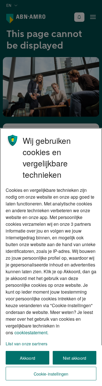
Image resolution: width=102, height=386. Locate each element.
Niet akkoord (74, 358)
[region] (51, 257)
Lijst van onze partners (26, 343)
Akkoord (27, 358)
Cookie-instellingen (51, 374)
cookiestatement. (31, 332)
